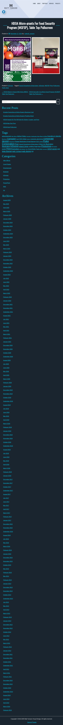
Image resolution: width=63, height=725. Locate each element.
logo (39, 146)
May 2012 (6, 639)
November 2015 (8, 561)
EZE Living (39, 141)
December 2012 (8, 624)
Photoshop (46, 146)
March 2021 (6, 334)
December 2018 (8, 435)
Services (51, 3)
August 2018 (7, 449)
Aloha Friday (21, 136)
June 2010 (6, 699)
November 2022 (8, 263)
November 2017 (8, 483)
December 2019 (8, 390)
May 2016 (6, 542)
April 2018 (6, 464)
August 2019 (7, 405)
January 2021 (7, 341)
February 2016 (7, 550)
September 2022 (8, 271)
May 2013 (6, 606)
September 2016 (8, 531)
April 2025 (6, 207)
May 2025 (6, 204)
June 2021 (6, 323)
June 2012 (6, 636)
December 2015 (8, 557)
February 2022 (7, 297)
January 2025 (7, 219)
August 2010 (7, 695)
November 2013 (8, 591)
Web (4, 186)
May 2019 (6, 416)
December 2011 (7, 654)
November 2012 (8, 628)
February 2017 (7, 516)
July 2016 (6, 539)
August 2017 (7, 494)
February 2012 (7, 647)
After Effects (14, 136)
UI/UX (49, 149)
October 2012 (7, 632)
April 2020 (6, 375)
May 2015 (6, 569)
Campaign (11, 139)
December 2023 (8, 237)
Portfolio (44, 3)
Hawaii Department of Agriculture (28, 85)
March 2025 (6, 211)
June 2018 (6, 457)
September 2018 (8, 446)
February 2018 (7, 472)
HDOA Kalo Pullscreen (10, 127)
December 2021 (8, 304)
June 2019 (6, 412)
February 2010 (7, 710)
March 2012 (6, 643)
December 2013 (8, 587)
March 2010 (6, 706)
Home (34, 3)
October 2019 (7, 397)
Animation (28, 136)
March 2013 (6, 613)
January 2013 (7, 621)
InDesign (10, 85)
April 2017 (6, 509)
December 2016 (8, 524)
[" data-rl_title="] (17, 59)
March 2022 (6, 293)
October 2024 (7, 230)
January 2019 (7, 431)
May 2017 (6, 505)
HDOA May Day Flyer (9, 123)
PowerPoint (6, 183)
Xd (32, 151)
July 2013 (6, 602)
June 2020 (6, 368)
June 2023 (6, 241)
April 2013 (6, 609)
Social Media (32, 149)
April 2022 (6, 289)
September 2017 (8, 490)
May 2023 (6, 245)
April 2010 (6, 703)
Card (17, 139)
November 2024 (8, 226)
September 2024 (8, 233)
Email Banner (31, 141)
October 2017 (7, 487)
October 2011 (7, 662)
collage (28, 139)
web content (17, 151)
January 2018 (7, 475)
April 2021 (6, 330)
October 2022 (7, 267)
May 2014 (6, 576)
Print (51, 85)
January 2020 (7, 386)
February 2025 (7, 215)
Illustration (49, 144)
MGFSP (47, 85)
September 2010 (8, 691)
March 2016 (6, 546)
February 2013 (7, 617)
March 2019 (6, 423)
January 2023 (7, 256)
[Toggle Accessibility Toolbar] (4, 12)
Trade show (5, 88)
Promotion (15, 149)
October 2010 (7, 688)
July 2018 (6, 453)
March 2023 (6, 248)
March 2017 (6, 513)
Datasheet (12, 141)
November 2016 (8, 528)
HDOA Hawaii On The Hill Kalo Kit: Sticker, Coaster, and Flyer (21, 119)
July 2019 (6, 408)
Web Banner (7, 151)
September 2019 (8, 401)
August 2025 (7, 200)
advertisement (6, 136)
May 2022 (6, 286)
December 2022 (8, 260)
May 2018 (6, 461)
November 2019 (8, 394)
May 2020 (6, 371)
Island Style (23, 146)
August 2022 (7, 274)
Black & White (43, 136)
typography (45, 149)
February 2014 (7, 580)
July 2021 (6, 319)
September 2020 (8, 356)
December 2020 (8, 345)
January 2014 (7, 583)
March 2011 (6, 673)
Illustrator (6, 146)
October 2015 (7, 565)
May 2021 (6, 327)
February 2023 (7, 252)
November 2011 (7, 658)
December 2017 (8, 479)
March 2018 (6, 468)
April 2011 (6, 669)
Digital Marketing (21, 141)
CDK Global (22, 139)
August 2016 (7, 535)
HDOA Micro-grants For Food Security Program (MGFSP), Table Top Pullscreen (31, 25)
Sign (27, 149)
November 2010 (8, 684)
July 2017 (6, 498)
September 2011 (8, 665)
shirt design (22, 149)
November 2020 (8, 349)
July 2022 (6, 278)
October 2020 (7, 353)
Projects (57, 3)
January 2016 (7, 554)
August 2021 (7, 315)
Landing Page (33, 146)
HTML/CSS (41, 144)
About (39, 3)
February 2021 (7, 338)
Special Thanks (31, 722)
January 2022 (7, 300)
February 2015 (7, 572)
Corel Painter (7, 164)
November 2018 (8, 438)
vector (54, 149)
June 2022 (6, 282)
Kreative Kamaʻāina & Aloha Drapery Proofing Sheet (18, 116)
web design (26, 151)
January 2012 (7, 650)
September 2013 (8, 598)
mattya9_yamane (29, 33)
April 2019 (6, 420)
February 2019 (7, 427)
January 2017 (7, 520)
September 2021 (8, 312)
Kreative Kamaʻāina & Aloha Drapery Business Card (18, 112)
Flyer (17, 144)
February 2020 (7, 382)
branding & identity (54, 136)
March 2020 (6, 379)
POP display (54, 146)
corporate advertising (36, 139)
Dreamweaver (7, 168)
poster (4, 149)
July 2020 (6, 364)
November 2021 (8, 308)
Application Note (35, 136)
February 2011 (7, 676)
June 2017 (6, 501)
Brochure (4, 139)
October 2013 (7, 595)
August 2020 (7, 360)
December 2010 (8, 680)
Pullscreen (56, 85)
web (58, 149)
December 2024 (8, 222)
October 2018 (7, 442)
